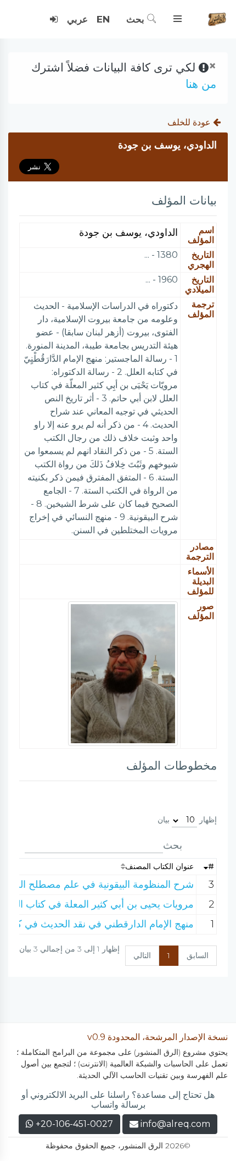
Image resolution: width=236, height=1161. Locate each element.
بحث (136, 19)
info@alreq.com (175, 1124)
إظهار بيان (187, 820)
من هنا (201, 84)
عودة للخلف (190, 122)
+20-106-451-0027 (73, 1124)
